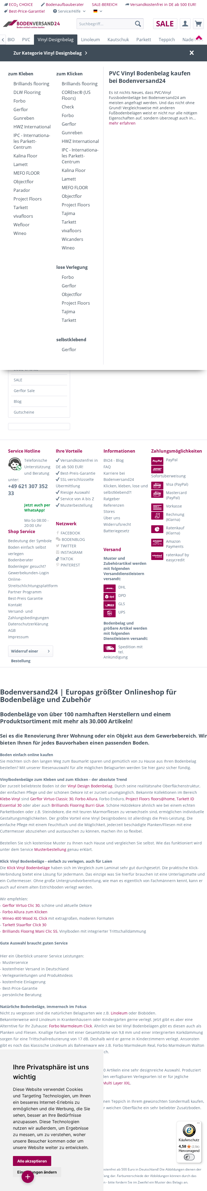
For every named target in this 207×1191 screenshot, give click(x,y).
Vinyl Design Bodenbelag (90, 785)
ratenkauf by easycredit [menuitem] (177, 557)
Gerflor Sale (24, 390)
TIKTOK (66, 558)
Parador (21, 190)
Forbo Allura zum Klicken (24, 911)
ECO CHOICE (21, 4)
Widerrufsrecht (117, 524)
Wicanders (72, 239)
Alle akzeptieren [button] (32, 1161)
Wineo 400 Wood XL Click (24, 918)
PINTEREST (70, 565)
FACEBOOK (70, 532)
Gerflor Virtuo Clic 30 (21, 905)
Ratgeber (112, 498)
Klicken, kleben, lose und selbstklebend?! (126, 489)
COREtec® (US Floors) (76, 95)
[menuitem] (18, 4)
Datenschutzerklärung (28, 623)
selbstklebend (71, 340)
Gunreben (23, 118)
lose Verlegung (72, 267)
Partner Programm (25, 591)
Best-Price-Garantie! (27, 11)
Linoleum (119, 1013)
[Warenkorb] (198, 23)
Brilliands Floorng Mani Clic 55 (29, 931)
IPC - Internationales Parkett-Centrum (31, 141)
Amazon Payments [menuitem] (175, 544)
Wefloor (21, 225)
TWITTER (68, 545)
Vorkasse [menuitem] (174, 506)
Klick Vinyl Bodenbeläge (28, 867)
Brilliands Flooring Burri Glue (77, 805)
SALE (18, 379)
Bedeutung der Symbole (30, 540)
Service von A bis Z (76, 498)
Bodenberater (20, 559)
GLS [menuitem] (121, 603)
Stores (109, 511)
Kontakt (15, 604)
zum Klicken (69, 74)
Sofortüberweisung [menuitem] (168, 475)
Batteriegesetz (116, 530)
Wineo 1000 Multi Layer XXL (105, 1083)
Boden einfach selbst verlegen (27, 550)
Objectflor (23, 182)
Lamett (20, 164)
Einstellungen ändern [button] (37, 1172)
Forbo (19, 101)
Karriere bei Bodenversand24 (119, 476)
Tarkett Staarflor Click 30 (24, 924)
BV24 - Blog (114, 460)
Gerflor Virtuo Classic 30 (51, 798)
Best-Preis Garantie (25, 598)
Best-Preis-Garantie (77, 473)
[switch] (189, 1157)
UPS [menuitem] (121, 612)
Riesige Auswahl (74, 492)
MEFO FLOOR (26, 173)
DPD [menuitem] (122, 595)
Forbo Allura (86, 798)
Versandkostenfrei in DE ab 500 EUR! (163, 4)
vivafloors (23, 216)
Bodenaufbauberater (65, 4)
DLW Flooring (27, 92)
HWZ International (32, 127)
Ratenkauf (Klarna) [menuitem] (175, 530)
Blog (18, 401)
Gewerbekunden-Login (28, 572)
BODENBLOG (73, 539)
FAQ (107, 466)
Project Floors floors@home (150, 798)
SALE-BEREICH (104, 4)
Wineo (19, 233)
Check (68, 107)
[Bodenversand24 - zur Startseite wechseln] (31, 25)
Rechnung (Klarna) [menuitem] (175, 517)
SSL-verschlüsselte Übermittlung (75, 482)
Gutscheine (24, 412)
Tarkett (20, 207)
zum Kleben (20, 74)
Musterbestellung (75, 505)
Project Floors (27, 199)
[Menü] (198, 1124)
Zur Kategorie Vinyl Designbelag (47, 53)
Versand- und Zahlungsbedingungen (28, 614)
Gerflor (20, 109)
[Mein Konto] (185, 23)
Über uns (112, 517)
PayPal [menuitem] (172, 459)
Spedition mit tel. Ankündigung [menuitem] (123, 652)
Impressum (18, 636)
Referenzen (114, 505)
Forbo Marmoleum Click (70, 1025)
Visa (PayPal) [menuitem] (177, 484)
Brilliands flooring (31, 84)
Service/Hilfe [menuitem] (69, 11)
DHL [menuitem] (122, 587)
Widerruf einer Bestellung (24, 653)
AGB (12, 630)
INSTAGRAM (71, 552)
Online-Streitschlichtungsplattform (30, 582)
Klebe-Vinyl (10, 798)
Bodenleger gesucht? (27, 566)
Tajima (68, 213)
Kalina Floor (25, 156)
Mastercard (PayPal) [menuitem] (176, 495)
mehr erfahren (122, 123)
